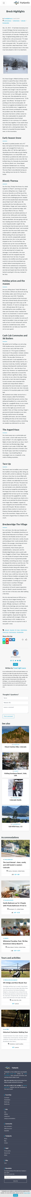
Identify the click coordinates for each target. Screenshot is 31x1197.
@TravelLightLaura (15, 657)
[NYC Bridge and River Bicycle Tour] (15, 969)
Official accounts (8, 1128)
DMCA (5, 1155)
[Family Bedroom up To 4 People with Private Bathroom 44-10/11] (15, 889)
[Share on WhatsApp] (4, 642)
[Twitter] (15, 660)
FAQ (5, 1112)
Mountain (12, 630)
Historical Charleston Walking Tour (15, 1032)
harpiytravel (16, 744)
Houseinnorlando (8, 900)
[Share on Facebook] (10, 639)
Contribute (6, 1097)
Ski (15, 630)
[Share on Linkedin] (13, 639)
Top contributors (8, 1126)
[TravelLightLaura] (15, 652)
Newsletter (6, 1130)
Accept (15, 1195)
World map (6, 1102)
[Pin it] (7, 642)
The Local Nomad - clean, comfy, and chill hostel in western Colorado (14, 865)
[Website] (11, 660)
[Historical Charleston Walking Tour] (15, 1018)
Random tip (6, 1104)
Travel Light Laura (19, 668)
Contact (6, 1143)
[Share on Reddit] (7, 639)
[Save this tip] (23, 639)
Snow (18, 630)
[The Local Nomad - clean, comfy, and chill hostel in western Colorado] (15, 848)
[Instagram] (13, 660)
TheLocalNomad (8, 859)
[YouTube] (17, 660)
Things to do (5, 632)
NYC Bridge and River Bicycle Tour (15, 983)
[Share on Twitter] (4, 639)
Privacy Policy (27, 1193)
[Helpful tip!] (26, 639)
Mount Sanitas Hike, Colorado (15, 747)
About (5, 1138)
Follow (15, 664)
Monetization (7, 1099)
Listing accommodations (9, 1118)
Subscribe (15, 1181)
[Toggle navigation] (3, 3)
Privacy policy (7, 1150)
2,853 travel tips (11, 1073)
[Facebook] (20, 660)
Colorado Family (15, 800)
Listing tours (7, 1116)
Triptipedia (24, 3)
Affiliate (6, 1114)
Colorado (23, 20)
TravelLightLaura (8, 18)
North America (7, 20)
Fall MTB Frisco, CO (15, 827)
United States (16, 20)
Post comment (8, 716)
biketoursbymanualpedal (10, 980)
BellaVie (6, 938)
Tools (5, 1163)
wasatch (16, 771)
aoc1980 (6, 1029)
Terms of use (7, 1153)
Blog (5, 1140)
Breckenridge (6, 23)
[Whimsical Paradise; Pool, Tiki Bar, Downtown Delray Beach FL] (15, 927)
